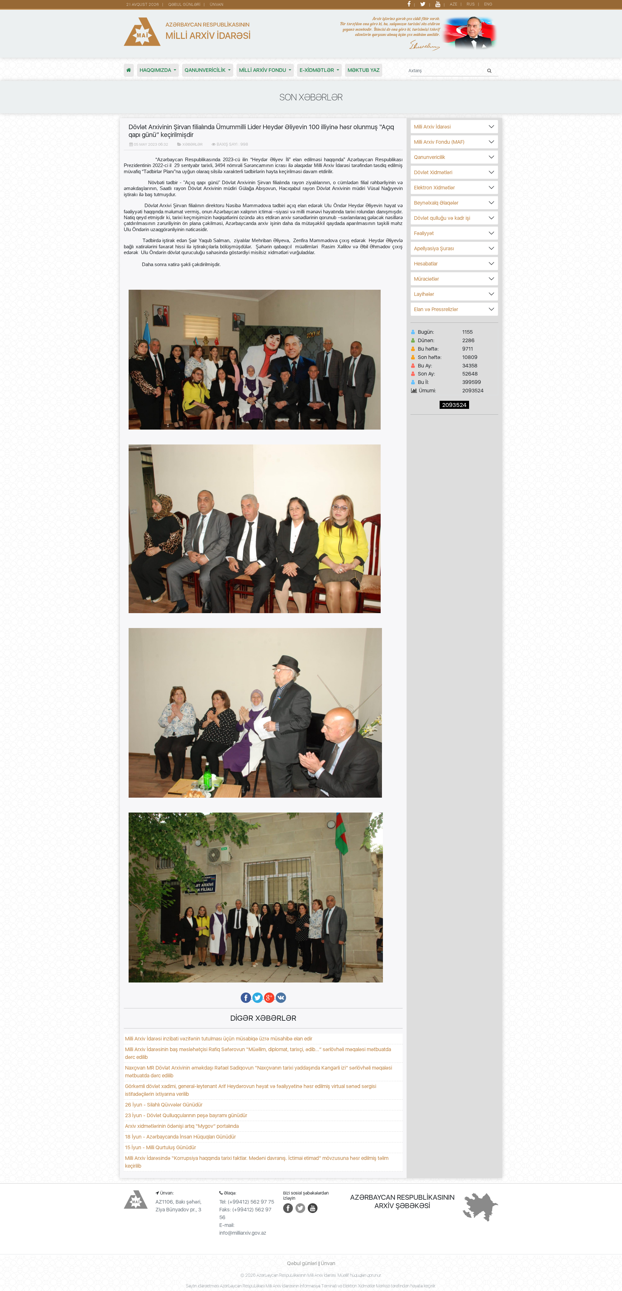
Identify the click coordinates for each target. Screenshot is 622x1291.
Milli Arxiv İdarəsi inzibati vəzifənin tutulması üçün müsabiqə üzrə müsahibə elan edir (218, 1039)
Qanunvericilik (429, 157)
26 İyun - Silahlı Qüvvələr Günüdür (163, 1105)
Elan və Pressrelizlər (436, 309)
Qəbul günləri (184, 4)
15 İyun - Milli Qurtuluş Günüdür (160, 1147)
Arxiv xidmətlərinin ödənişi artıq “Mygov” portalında (182, 1126)
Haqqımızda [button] (156, 70)
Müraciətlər (426, 279)
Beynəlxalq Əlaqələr (436, 203)
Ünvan (217, 4)
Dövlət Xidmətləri (433, 172)
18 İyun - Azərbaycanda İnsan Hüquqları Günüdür (180, 1137)
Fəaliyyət (424, 233)
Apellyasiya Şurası (434, 248)
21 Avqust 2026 (142, 4)
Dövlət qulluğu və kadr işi (442, 218)
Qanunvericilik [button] (206, 70)
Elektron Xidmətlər (434, 188)
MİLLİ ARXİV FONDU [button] (263, 70)
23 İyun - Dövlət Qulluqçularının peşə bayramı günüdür (186, 1115)
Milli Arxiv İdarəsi (432, 127)
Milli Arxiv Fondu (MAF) (439, 142)
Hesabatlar (426, 264)
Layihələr (424, 294)
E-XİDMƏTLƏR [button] (317, 70)
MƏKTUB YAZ (364, 70)
